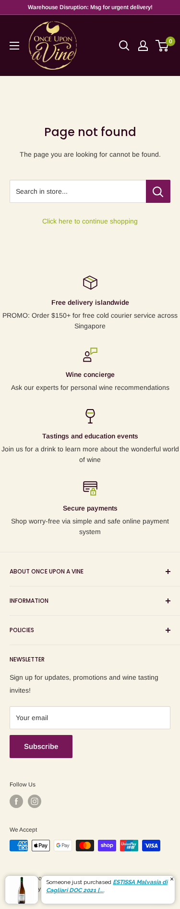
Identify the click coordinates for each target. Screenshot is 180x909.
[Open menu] (14, 46)
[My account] (143, 45)
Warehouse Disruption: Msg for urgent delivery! (90, 7)
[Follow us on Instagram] (34, 801)
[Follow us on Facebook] (16, 801)
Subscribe (41, 746)
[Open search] (124, 45)
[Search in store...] (158, 191)
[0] (162, 45)
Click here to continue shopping (90, 221)
